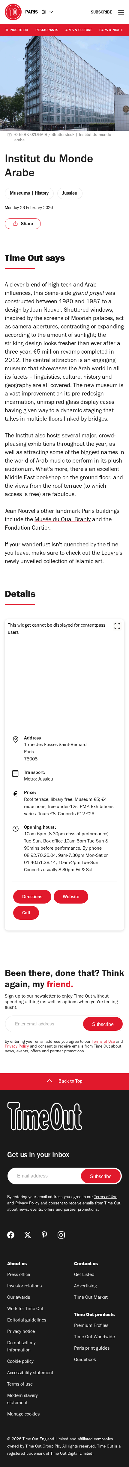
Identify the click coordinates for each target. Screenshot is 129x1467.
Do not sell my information (21, 1347)
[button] (117, 626)
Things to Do (16, 30)
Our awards (18, 1297)
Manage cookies (23, 1414)
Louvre (109, 554)
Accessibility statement (30, 1373)
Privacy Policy (17, 1047)
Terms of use (20, 1384)
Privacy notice (21, 1332)
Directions (32, 897)
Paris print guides (92, 1348)
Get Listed (84, 1275)
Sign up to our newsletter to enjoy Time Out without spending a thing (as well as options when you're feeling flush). (61, 1002)
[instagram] (61, 1235)
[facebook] (10, 1235)
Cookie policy (20, 1362)
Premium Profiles (91, 1326)
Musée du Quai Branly (62, 520)
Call (26, 913)
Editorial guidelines (26, 1320)
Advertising (85, 1286)
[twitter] (27, 1235)
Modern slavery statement (22, 1400)
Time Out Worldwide (94, 1337)
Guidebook (85, 1360)
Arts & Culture (78, 30)
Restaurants (46, 30)
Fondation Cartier (27, 529)
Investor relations (24, 1286)
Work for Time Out (25, 1309)
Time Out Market (91, 1297)
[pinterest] (44, 1235)
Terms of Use (103, 1042)
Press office (18, 1275)
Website (71, 897)
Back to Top (70, 1081)
